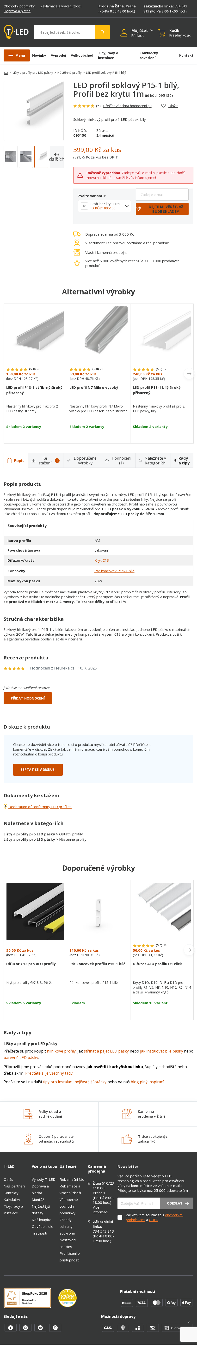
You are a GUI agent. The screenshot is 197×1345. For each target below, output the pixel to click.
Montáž (38, 1199)
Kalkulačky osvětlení (149, 55)
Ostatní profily (71, 834)
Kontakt (186, 55)
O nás (8, 1179)
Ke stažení (48, 461)
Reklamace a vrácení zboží (60, 6)
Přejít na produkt (35, 434)
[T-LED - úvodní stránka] (16, 32)
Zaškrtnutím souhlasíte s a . (154, 1217)
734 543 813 (103, 1231)
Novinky (39, 55)
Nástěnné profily (69, 72)
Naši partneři (14, 1186)
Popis (19, 460)
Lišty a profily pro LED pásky (33, 72)
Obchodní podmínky (19, 6)
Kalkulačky (12, 1199)
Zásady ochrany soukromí (67, 1226)
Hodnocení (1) (121, 461)
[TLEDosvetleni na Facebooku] (11, 1330)
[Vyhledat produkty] (102, 32)
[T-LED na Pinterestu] (55, 1330)
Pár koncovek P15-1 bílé (114, 570)
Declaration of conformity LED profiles (40, 806)
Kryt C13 (101, 560)
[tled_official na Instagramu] (25, 1330)
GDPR (153, 1219)
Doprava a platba (17, 11)
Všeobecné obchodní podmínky (69, 1206)
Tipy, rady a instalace (108, 55)
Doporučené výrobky (85, 461)
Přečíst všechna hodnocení (127, 105)
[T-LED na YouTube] (40, 1330)
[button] (125, 33)
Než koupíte (41, 1219)
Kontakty (11, 1192)
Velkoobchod (82, 55)
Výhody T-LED (43, 1179)
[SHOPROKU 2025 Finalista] (31, 1298)
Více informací (100, 1209)
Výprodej (58, 55)
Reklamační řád (72, 1179)
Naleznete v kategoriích (155, 461)
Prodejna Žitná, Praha (117, 6)
